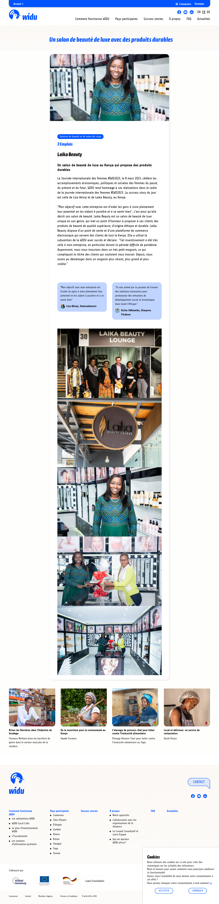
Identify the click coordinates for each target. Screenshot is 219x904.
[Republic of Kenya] (52, 723)
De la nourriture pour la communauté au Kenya (83, 732)
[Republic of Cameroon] (207, 723)
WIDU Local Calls (20, 823)
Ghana (56, 834)
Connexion (185, 4)
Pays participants (126, 19)
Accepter (164, 890)
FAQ (189, 19)
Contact (199, 782)
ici (211, 883)
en (199, 12)
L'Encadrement (19, 836)
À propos (175, 19)
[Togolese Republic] (155, 723)
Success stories (153, 19)
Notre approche (121, 815)
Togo (55, 848)
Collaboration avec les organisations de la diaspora (124, 823)
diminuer (197, 890)
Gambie (57, 829)
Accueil (17, 3)
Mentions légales (45, 896)
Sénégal (57, 843)
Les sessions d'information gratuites (24, 843)
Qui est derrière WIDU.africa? (121, 841)
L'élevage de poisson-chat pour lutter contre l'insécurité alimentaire (133, 732)
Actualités (203, 19)
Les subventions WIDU (23, 818)
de (208, 12)
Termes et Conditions (68, 896)
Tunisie (56, 853)
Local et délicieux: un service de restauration (182, 732)
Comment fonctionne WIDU (92, 19)
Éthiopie (57, 824)
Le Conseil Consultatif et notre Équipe (125, 833)
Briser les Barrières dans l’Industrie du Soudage (30, 732)
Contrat (28, 896)
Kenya (56, 839)
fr (203, 12)
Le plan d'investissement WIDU (25, 830)
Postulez (199, 3)
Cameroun (58, 815)
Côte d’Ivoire (59, 820)
